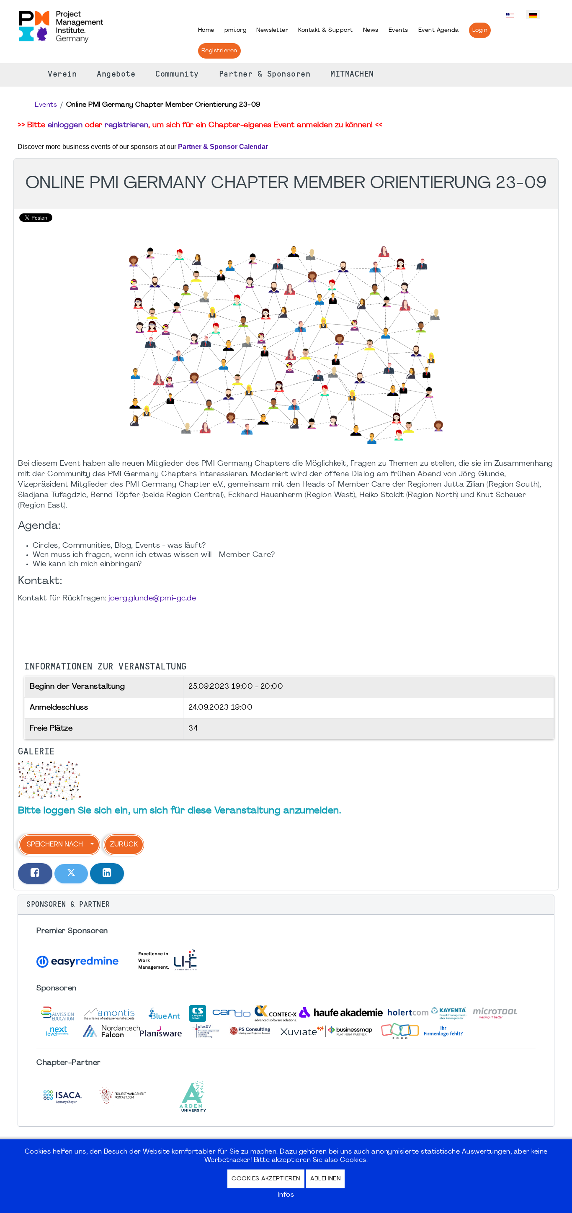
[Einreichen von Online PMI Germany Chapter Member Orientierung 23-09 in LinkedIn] (107, 873)
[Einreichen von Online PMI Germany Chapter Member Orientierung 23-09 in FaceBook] (35, 873)
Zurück (124, 844)
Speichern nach (55, 844)
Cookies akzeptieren (266, 1179)
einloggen (65, 125)
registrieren (126, 125)
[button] (286, 905)
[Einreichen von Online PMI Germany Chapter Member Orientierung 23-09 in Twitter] (71, 873)
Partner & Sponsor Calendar (223, 146)
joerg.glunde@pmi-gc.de (152, 598)
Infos (286, 1195)
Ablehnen (325, 1179)
